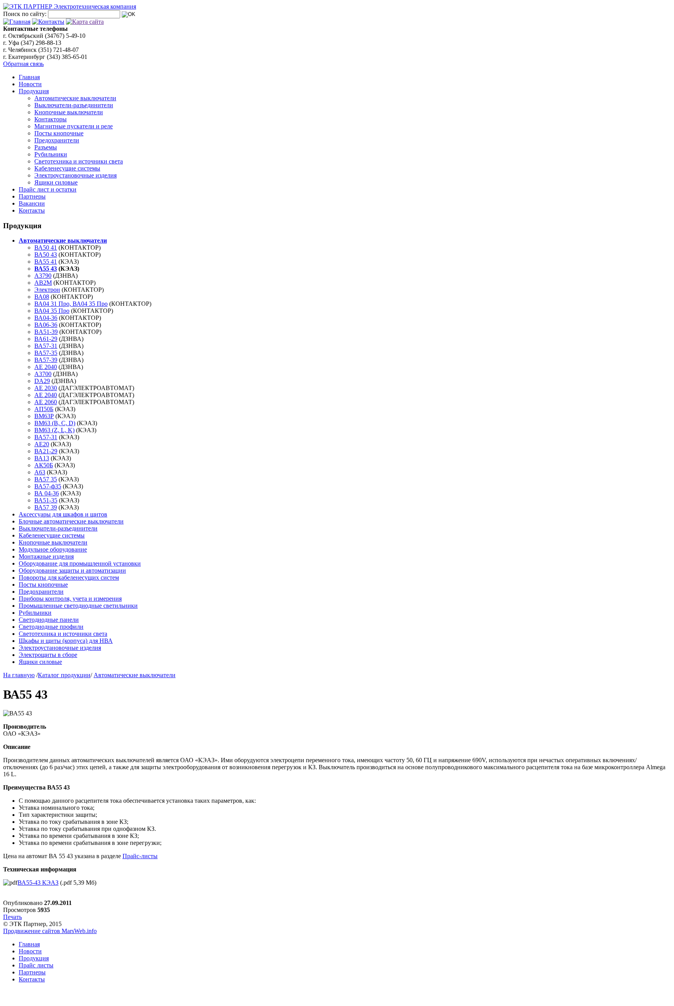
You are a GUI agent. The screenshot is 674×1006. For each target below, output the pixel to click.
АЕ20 (41, 444)
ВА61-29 (45, 338)
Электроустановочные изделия (75, 175)
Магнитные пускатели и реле (73, 126)
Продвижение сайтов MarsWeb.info (50, 931)
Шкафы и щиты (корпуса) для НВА (66, 640)
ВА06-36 (45, 324)
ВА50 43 (45, 254)
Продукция (34, 91)
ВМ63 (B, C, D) (54, 423)
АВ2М (43, 282)
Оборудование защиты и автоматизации (72, 570)
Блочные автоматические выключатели (71, 521)
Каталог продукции (64, 675)
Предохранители (56, 140)
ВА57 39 (45, 507)
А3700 (42, 374)
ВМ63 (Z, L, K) (54, 430)
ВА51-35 (45, 500)
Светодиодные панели (49, 619)
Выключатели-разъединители (73, 105)
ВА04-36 (45, 317)
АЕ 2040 (45, 367)
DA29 (42, 381)
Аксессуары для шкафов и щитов (63, 514)
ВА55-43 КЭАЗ (38, 882)
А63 (39, 472)
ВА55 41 (45, 261)
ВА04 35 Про (51, 310)
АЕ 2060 (45, 402)
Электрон (47, 289)
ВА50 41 (45, 247)
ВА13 (41, 458)
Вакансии (32, 203)
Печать (12, 917)
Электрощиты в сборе (48, 654)
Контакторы (50, 119)
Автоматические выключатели (75, 98)
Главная (29, 77)
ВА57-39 (45, 360)
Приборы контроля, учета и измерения (70, 598)
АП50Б (43, 409)
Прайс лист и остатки (47, 189)
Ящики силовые (56, 182)
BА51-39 (46, 331)
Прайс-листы (140, 856)
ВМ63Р (44, 416)
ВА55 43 (45, 268)
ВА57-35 (45, 353)
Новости (30, 84)
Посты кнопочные (58, 133)
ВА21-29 (45, 451)
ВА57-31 (45, 345)
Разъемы (45, 147)
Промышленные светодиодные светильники (78, 605)
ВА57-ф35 (47, 486)
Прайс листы (36, 965)
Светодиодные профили (51, 626)
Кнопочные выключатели (68, 112)
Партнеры (32, 196)
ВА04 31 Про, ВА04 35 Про (71, 303)
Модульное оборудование (53, 549)
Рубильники (50, 154)
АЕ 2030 (45, 388)
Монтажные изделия (46, 556)
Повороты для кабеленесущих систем (69, 577)
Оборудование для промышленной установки (80, 563)
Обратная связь (23, 63)
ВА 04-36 (46, 493)
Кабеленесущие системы (67, 168)
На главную (19, 675)
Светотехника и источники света (78, 161)
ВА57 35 (45, 479)
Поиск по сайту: (24, 14)
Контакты (32, 210)
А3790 (42, 275)
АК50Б (43, 465)
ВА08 (41, 296)
